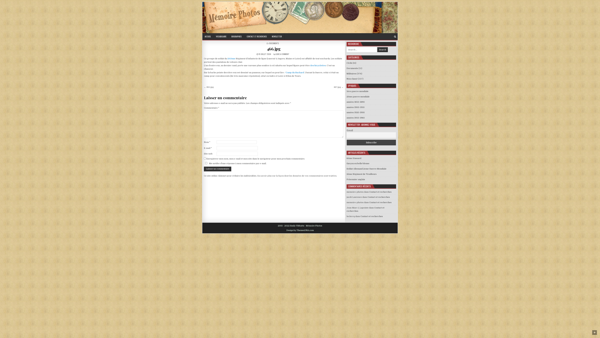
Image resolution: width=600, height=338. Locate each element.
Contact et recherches (257, 36)
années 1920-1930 (356, 112)
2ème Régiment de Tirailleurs (362, 174)
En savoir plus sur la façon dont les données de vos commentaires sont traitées (297, 176)
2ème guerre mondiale (358, 96)
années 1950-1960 (356, 118)
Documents (274, 43)
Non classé (352, 79)
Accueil (208, 36)
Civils (349, 63)
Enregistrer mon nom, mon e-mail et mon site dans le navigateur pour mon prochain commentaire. (255, 159)
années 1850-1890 (356, 102)
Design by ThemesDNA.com (300, 230)
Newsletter (277, 36)
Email (350, 130)
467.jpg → (338, 87)
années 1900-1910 (356, 107)
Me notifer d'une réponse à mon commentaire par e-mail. (237, 163)
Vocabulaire (221, 36)
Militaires (351, 73)
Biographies (236, 36)
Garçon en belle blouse (358, 163)
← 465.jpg (209, 87)
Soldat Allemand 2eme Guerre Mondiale (366, 169)
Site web (208, 154)
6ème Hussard (354, 158)
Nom (207, 142)
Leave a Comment (282, 54)
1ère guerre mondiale (357, 91)
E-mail (208, 148)
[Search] (395, 36)
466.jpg (274, 48)
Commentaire (211, 108)
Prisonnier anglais (356, 179)
